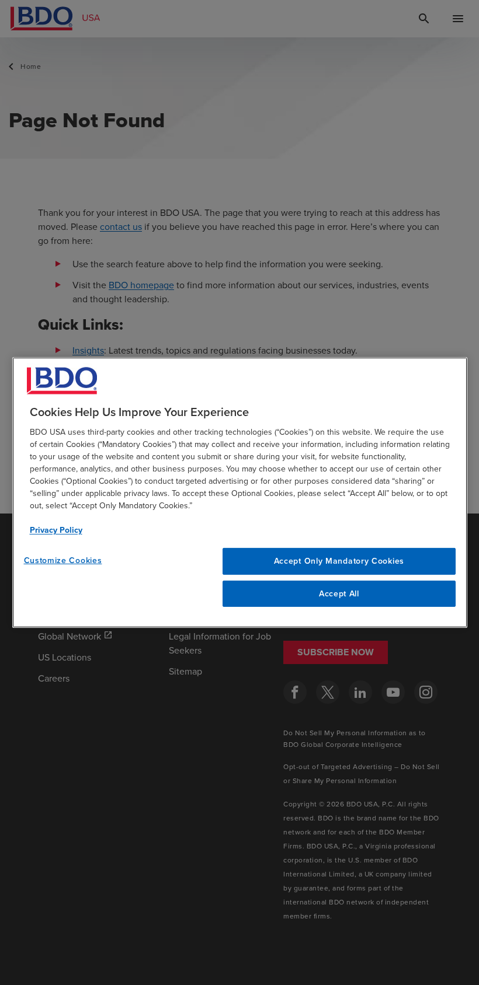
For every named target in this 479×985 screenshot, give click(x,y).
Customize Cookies (63, 560)
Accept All (339, 593)
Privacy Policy (56, 530)
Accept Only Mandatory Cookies (339, 561)
